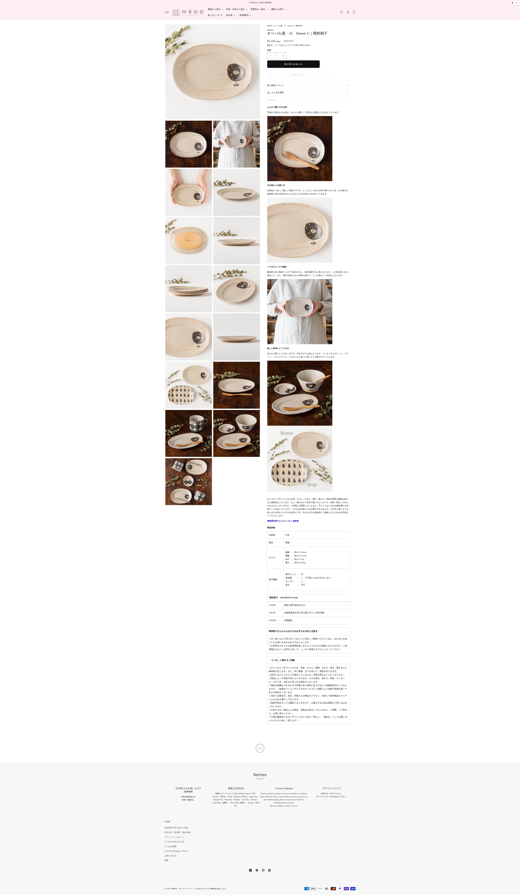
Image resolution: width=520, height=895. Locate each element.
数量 (269, 50)
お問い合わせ (170, 856)
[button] (167, 12)
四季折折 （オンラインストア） (182, 888)
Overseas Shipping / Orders (176, 851)
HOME (269, 26)
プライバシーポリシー (174, 837)
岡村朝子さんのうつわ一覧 (283, 521)
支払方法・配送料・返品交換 (177, 832)
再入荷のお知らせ (293, 64)
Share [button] (273, 100)
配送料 (278, 45)
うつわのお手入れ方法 (174, 842)
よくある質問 (170, 846)
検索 (166, 860)
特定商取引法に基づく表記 (176, 828)
